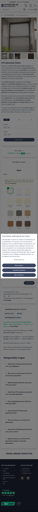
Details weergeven (19, 259)
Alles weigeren (19, 265)
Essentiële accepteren (19, 270)
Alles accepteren (19, 275)
